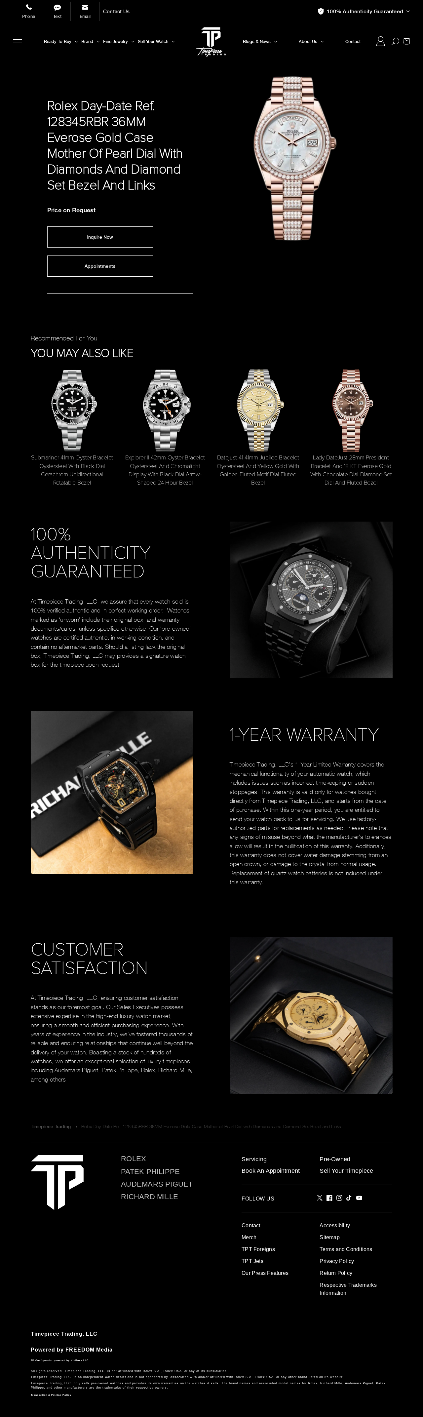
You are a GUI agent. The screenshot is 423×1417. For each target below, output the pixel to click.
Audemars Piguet (157, 1184)
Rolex (133, 1159)
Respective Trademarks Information (348, 1289)
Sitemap (329, 1237)
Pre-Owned (335, 1159)
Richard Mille (149, 1197)
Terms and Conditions (346, 1249)
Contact (251, 1225)
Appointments (100, 266)
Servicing (254, 1159)
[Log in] (380, 41)
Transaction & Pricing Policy (51, 1395)
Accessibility (335, 1225)
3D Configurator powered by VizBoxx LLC (60, 1360)
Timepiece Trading (51, 1126)
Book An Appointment (271, 1170)
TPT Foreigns (258, 1249)
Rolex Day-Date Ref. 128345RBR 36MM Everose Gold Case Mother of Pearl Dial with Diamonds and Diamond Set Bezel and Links (211, 1126)
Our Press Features (265, 1273)
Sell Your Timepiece (346, 1170)
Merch (249, 1237)
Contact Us (116, 11)
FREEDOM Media (89, 1350)
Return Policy (336, 1273)
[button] (17, 41)
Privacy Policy (337, 1261)
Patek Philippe (150, 1172)
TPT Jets (252, 1261)
